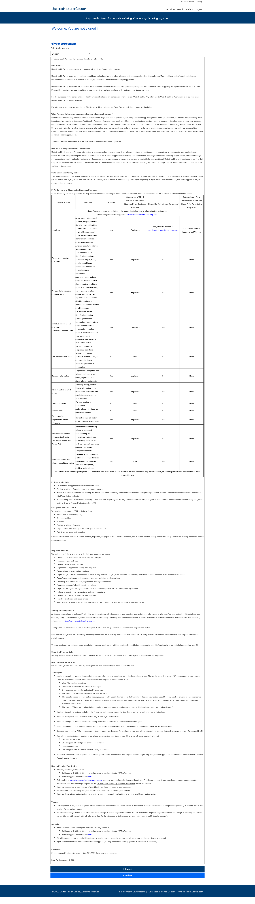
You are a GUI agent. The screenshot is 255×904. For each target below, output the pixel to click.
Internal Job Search (174, 9)
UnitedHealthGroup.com (190, 891)
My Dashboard (187, 1)
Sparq (199, 1)
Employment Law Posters (132, 891)
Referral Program (194, 9)
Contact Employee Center (161, 891)
